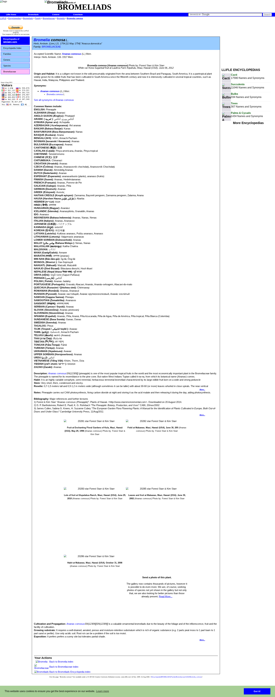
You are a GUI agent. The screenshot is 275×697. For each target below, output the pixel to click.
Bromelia (61, 18)
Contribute (78, 15)
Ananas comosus (71, 53)
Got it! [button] (257, 691)
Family (38, 18)
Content (55, 15)
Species (7, 66)
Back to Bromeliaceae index (63, 666)
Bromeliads (33, 15)
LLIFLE (3, 18)
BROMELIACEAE (51, 46)
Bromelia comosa (75, 18)
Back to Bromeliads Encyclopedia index (70, 671)
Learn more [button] (102, 691)
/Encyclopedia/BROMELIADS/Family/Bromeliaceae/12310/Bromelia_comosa (176, 677)
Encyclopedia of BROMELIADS (11, 40)
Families (7, 54)
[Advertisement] (248, 42)
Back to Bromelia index (61, 661)
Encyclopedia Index (12, 48)
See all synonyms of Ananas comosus (54, 100)
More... (202, 389)
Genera (6, 60)
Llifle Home (11, 15)
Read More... (165, 596)
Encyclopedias (14, 18)
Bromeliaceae (49, 18)
